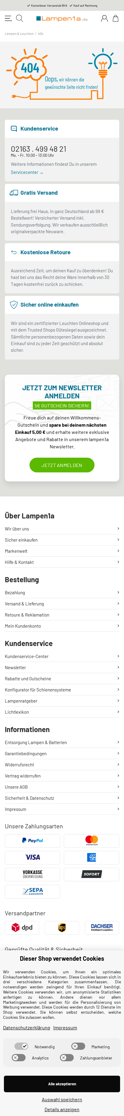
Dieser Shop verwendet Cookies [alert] (62, 958)
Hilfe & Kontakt (19, 562)
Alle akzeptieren (62, 1083)
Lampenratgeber (21, 700)
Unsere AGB (16, 787)
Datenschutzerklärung (26, 1027)
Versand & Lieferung (24, 603)
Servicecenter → (27, 172)
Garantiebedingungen (26, 753)
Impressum (15, 809)
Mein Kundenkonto (23, 626)
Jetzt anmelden (62, 465)
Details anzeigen (62, 1109)
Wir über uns (17, 528)
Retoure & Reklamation (27, 614)
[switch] (21, 1046)
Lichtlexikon (17, 712)
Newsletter (15, 667)
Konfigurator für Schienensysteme (38, 689)
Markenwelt (16, 551)
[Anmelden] (104, 18)
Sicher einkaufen (21, 540)
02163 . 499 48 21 (38, 148)
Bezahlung (15, 592)
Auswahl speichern (62, 1099)
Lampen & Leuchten (19, 34)
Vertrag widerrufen (23, 775)
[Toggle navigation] (8, 18)
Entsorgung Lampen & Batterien (36, 742)
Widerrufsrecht (19, 764)
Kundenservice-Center (26, 656)
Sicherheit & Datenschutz (29, 798)
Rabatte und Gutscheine (28, 678)
